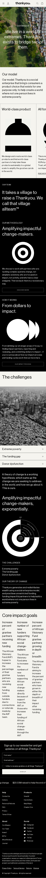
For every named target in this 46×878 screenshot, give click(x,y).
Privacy (4, 811)
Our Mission (6, 825)
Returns (29, 868)
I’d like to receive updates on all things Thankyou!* (24, 766)
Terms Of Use (6, 814)
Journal (4, 843)
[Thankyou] (23, 3)
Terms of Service (18, 868)
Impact (4, 832)
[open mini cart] (42, 3)
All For (4, 836)
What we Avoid (7, 840)
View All (26, 796)
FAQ (3, 807)
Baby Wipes (28, 803)
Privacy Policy (7, 868)
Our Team (5, 829)
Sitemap (36, 868)
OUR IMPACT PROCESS (23, 364)
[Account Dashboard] (8, 3)
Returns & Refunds (8, 803)
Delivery (5, 800)
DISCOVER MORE (23, 290)
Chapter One (28, 807)
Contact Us (6, 796)
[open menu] (3, 3)
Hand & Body (28, 800)
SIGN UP (23, 771)
